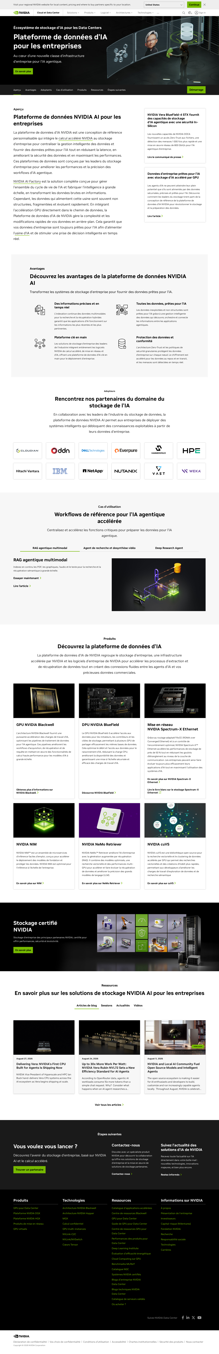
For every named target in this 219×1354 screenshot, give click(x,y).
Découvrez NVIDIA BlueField (98, 792)
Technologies (145, 12)
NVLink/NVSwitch (72, 1239)
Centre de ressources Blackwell (129, 1213)
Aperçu (17, 89)
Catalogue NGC (120, 1269)
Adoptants (46, 89)
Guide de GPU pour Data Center (129, 1223)
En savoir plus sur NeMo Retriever (101, 883)
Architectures (123, 12)
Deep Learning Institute (125, 1248)
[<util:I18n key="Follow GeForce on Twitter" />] (193, 1317)
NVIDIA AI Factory (27, 181)
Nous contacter (194, 1341)
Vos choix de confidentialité (65, 1341)
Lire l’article (154, 216)
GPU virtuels (20, 1228)
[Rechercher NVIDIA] (184, 12)
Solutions (72, 12)
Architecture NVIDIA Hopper (78, 1213)
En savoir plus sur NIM (29, 883)
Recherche (167, 1234)
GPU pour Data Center (25, 1208)
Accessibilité (119, 1341)
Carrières (166, 1249)
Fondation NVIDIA (171, 1228)
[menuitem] (48, 12)
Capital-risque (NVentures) (176, 1223)
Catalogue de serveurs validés (128, 1298)
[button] (189, 13)
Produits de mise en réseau (28, 1223)
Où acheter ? (119, 1304)
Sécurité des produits (171, 1341)
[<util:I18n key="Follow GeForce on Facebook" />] (183, 1317)
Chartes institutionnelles (143, 1341)
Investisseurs (168, 1218)
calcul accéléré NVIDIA (76, 138)
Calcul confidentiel (73, 1223)
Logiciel (105, 12)
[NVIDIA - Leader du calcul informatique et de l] (21, 12)
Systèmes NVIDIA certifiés (126, 1274)
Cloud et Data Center (48, 12)
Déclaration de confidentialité (30, 1341)
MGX (65, 1218)
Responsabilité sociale (173, 1239)
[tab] (50, 548)
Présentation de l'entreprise (176, 1213)
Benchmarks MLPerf (123, 1263)
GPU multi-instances (74, 1228)
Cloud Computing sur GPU (126, 1258)
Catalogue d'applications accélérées (132, 1208)
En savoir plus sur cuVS (160, 883)
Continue (194, 4)
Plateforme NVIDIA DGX (26, 1213)
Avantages (30, 89)
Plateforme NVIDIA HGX (26, 1218)
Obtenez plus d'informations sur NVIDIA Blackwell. (34, 791)
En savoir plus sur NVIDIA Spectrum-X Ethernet (169, 781)
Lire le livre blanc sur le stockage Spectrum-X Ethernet (173, 791)
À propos (166, 1208)
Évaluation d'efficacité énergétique (131, 1253)
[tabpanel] (109, 584)
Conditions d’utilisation (96, 1341)
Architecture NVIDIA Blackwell (79, 1208)
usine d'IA (22, 233)
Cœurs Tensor (70, 1244)
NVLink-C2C (69, 1234)
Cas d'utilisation (64, 89)
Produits (89, 12)
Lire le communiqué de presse (164, 157)
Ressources (97, 89)
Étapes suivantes (117, 89)
